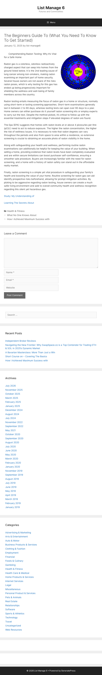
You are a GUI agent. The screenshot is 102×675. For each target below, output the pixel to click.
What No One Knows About (21, 215)
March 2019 (11, 499)
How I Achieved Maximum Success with (28, 219)
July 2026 (10, 385)
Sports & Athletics (14, 613)
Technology (11, 617)
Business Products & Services (21, 544)
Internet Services (14, 581)
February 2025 (13, 402)
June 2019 (10, 487)
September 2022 (14, 426)
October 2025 (12, 394)
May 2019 (10, 491)
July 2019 (10, 483)
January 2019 (12, 507)
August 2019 (12, 479)
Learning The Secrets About (19, 203)
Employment (11, 552)
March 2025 (11, 398)
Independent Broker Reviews (20, 341)
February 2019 (13, 503)
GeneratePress (68, 670)
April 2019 (10, 495)
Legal (8, 585)
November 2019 (13, 471)
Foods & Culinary (14, 561)
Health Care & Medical (17, 573)
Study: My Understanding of (19, 196)
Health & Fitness (16, 211)
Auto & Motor (12, 540)
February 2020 (13, 462)
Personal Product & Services (20, 593)
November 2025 (14, 390)
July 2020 (10, 446)
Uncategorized (13, 625)
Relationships (12, 605)
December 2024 (14, 410)
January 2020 (12, 466)
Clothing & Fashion (15, 548)
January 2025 (12, 406)
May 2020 (10, 454)
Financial (10, 557)
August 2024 (12, 414)
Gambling (10, 565)
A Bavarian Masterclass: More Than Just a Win (30, 352)
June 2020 (11, 450)
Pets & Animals (13, 597)
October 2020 (12, 434)
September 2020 (14, 438)
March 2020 (11, 458)
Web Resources (13, 629)
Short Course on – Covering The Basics (26, 356)
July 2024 (10, 418)
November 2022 (14, 422)
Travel (8, 621)
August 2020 (12, 442)
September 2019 (14, 474)
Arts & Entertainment (16, 536)
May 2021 (10, 430)
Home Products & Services (19, 577)
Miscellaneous (12, 589)
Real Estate (11, 601)
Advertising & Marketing (18, 532)
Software (10, 609)
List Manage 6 (51, 7)
